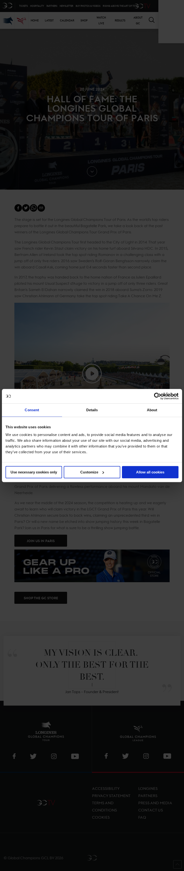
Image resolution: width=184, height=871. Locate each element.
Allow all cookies (150, 472)
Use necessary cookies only (34, 472)
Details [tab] (92, 410)
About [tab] (152, 410)
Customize (89, 472)
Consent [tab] (32, 410)
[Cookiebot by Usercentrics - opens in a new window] (157, 396)
